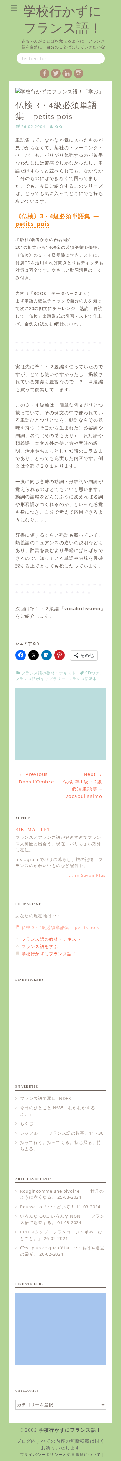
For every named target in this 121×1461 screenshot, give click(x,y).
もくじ (27, 1123)
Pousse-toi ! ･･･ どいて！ (47, 1207)
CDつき (92, 673)
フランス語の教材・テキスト (48, 673)
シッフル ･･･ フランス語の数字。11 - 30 (62, 1133)
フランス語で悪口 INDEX (46, 1098)
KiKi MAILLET (33, 829)
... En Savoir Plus (87, 875)
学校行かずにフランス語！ (70, 1430)
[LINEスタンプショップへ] (60, 724)
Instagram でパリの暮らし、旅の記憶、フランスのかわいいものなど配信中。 (59, 863)
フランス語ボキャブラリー (40, 678)
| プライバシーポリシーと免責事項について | (61, 1454)
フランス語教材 (82, 678)
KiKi (58, 126)
